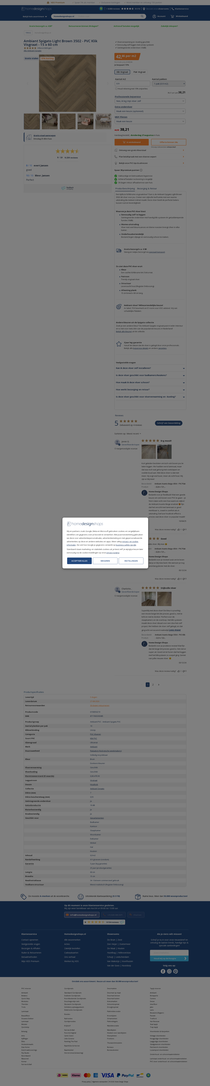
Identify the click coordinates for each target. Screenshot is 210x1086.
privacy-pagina (112, 552)
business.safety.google (126, 545)
